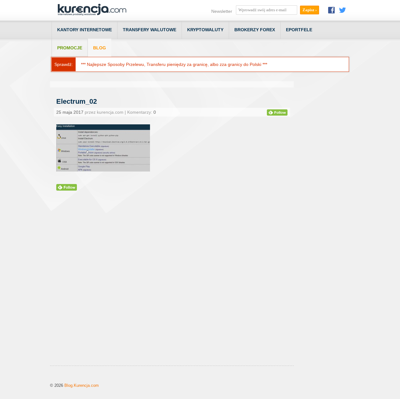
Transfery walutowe (149, 29)
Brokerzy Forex (254, 29)
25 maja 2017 (69, 112)
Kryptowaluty (205, 29)
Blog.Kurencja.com (81, 385)
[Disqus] (172, 286)
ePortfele (299, 29)
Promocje (69, 47)
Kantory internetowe (84, 29)
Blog (99, 47)
